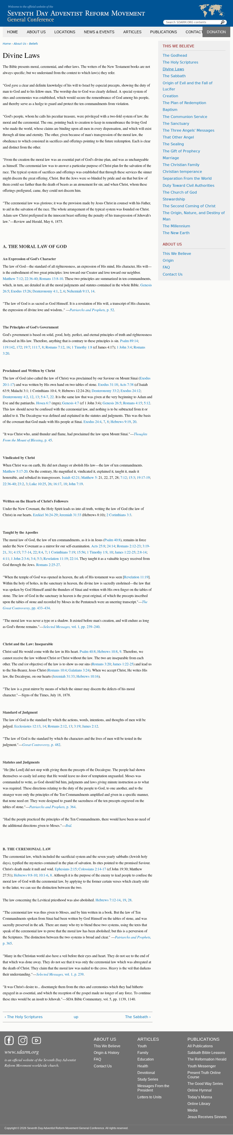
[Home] (116, 13)
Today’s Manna (199, 1097)
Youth (142, 1046)
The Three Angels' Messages (188, 130)
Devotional (146, 1073)
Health (142, 1066)
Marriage (171, 158)
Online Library (198, 1104)
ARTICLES (132, 32)
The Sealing (173, 144)
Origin (168, 260)
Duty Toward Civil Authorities (188, 185)
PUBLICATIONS (163, 32)
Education (145, 1059)
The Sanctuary (176, 123)
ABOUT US (36, 32)
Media (192, 1110)
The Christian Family (181, 165)
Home (7, 43)
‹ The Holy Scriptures (24, 1017)
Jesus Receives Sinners (207, 1117)
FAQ (166, 267)
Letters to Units (149, 1097)
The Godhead (175, 55)
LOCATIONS (64, 32)
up (76, 1017)
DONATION (216, 32)
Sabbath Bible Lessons (206, 1053)
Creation (170, 96)
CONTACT (194, 32)
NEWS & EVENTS (99, 32)
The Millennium (176, 226)
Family (142, 1053)
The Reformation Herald (206, 1059)
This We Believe (177, 253)
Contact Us (172, 274)
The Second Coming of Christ (189, 206)
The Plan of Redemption (184, 103)
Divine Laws (173, 69)
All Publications (200, 1046)
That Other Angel (178, 137)
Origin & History (106, 1053)
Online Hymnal (199, 1090)
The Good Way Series (205, 1084)
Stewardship (174, 199)
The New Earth (176, 233)
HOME (12, 32)
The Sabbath (174, 76)
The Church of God (180, 192)
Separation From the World (187, 178)
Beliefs (33, 43)
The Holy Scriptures (180, 62)
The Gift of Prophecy (181, 151)
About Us (20, 43)
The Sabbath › (137, 1017)
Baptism (170, 110)
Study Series (147, 1079)
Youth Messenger (201, 1066)
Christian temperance (182, 171)
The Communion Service (185, 117)
